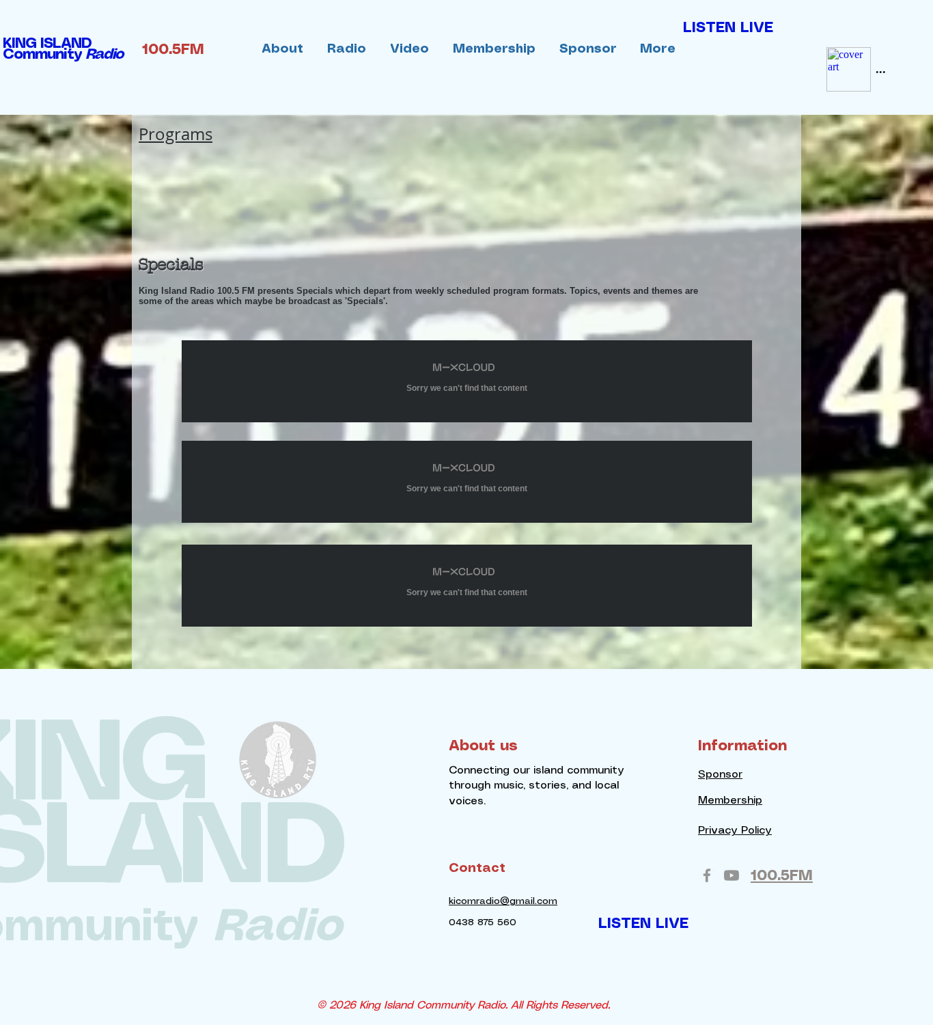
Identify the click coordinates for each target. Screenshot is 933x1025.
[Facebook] (707, 875)
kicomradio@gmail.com (503, 901)
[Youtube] (731, 875)
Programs (175, 134)
